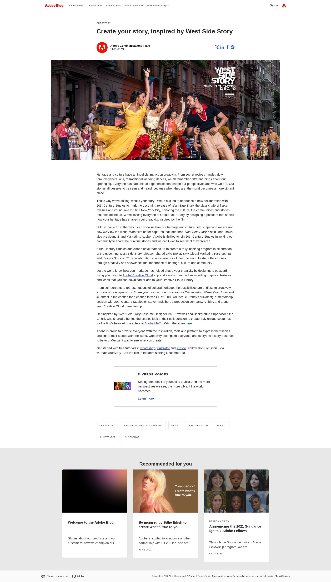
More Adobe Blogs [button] (157, 5)
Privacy (191, 576)
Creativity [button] (94, 5)
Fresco (181, 348)
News (174, 425)
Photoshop (147, 348)
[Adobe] (284, 5)
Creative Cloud (197, 425)
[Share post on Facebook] (227, 47)
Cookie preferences (221, 576)
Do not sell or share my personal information (253, 576)
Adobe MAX (152, 323)
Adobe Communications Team (130, 45)
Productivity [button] (112, 5)
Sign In (274, 5)
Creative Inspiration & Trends (142, 425)
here (189, 323)
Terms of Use (204, 576)
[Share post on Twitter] (217, 47)
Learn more (146, 398)
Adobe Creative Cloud (138, 275)
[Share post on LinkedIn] (222, 47)
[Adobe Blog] (56, 5)
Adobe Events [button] (132, 5)
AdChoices (284, 576)
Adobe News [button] (76, 5)
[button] (54, 576)
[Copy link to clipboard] (232, 47)
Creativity (104, 23)
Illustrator (163, 348)
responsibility (219, 521)
